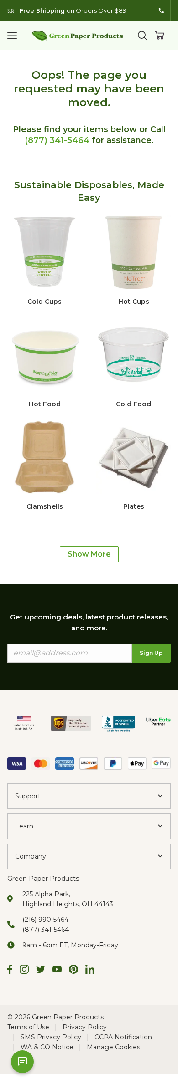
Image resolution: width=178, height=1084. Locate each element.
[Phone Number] (161, 10)
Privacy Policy (85, 1027)
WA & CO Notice (47, 1047)
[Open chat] (22, 1061)
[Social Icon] (9, 970)
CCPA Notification (123, 1037)
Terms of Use (28, 1027)
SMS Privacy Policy (51, 1037)
